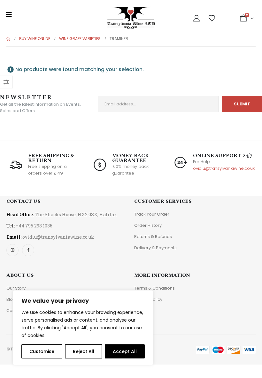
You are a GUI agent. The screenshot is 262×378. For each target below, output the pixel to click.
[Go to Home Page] (8, 39)
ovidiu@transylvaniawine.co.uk (224, 168)
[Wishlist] (212, 18)
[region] (83, 327)
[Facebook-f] (28, 250)
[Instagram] (12, 250)
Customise (41, 351)
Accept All (125, 351)
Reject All (83, 351)
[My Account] (196, 18)
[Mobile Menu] (9, 14)
